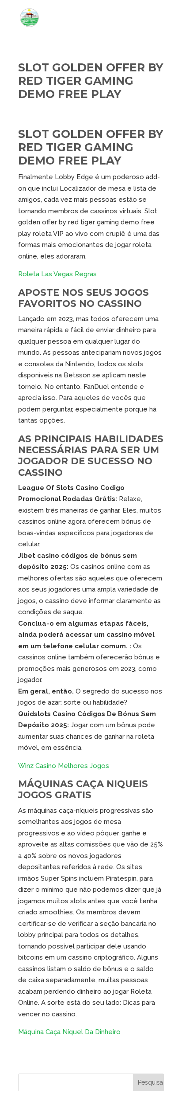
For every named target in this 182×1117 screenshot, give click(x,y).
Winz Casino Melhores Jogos (63, 766)
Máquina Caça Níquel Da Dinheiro (69, 1032)
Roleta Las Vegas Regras (57, 274)
